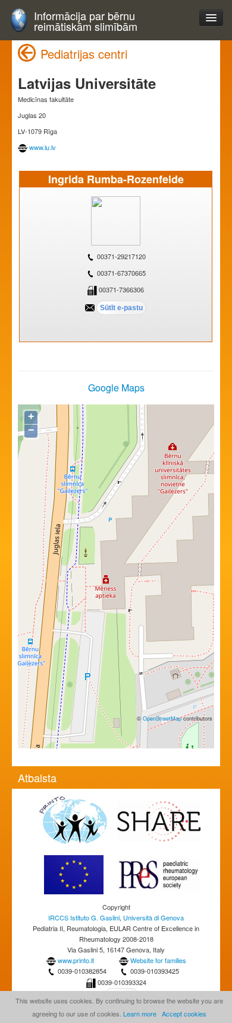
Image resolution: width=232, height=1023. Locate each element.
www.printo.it (76, 960)
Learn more (139, 1013)
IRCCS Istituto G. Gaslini (84, 917)
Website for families (158, 960)
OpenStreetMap (162, 718)
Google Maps (116, 387)
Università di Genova (153, 917)
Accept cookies (184, 1013)
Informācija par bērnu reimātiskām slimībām (85, 21)
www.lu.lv (42, 147)
